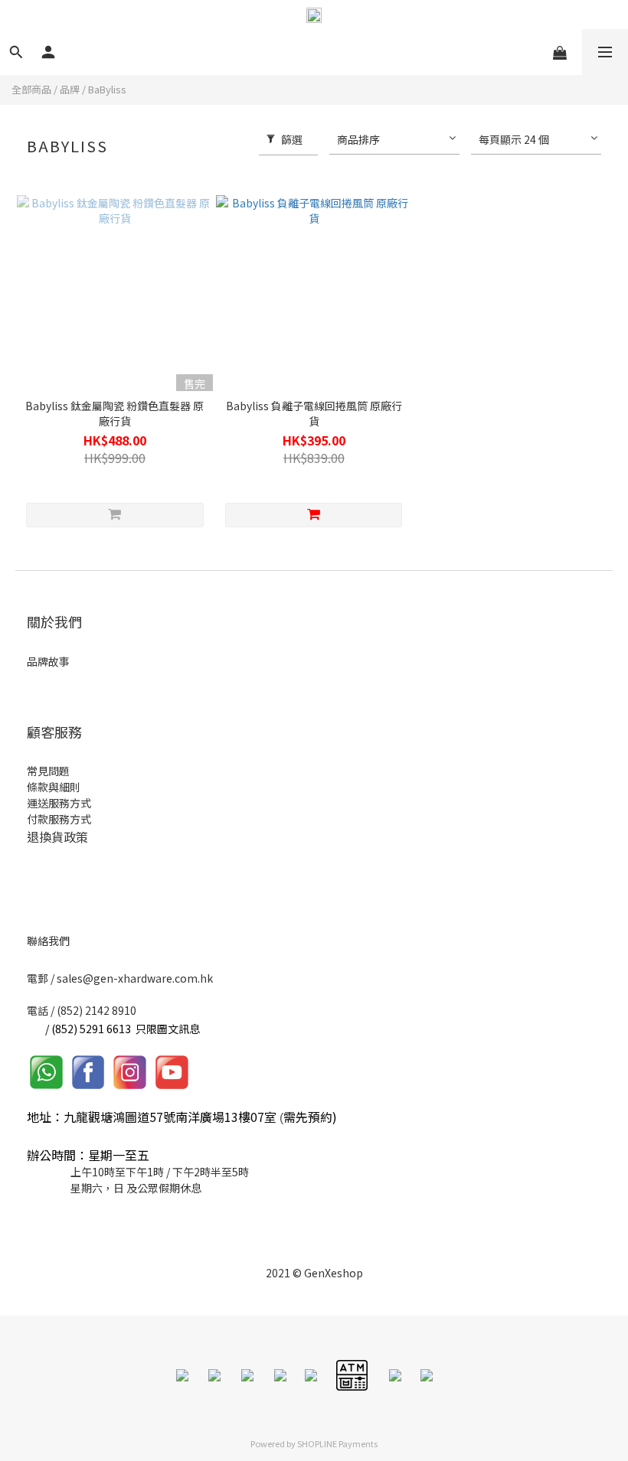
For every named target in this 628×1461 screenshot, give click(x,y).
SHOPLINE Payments (337, 1443)
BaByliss (107, 89)
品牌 (70, 89)
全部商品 (31, 89)
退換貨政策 (57, 836)
